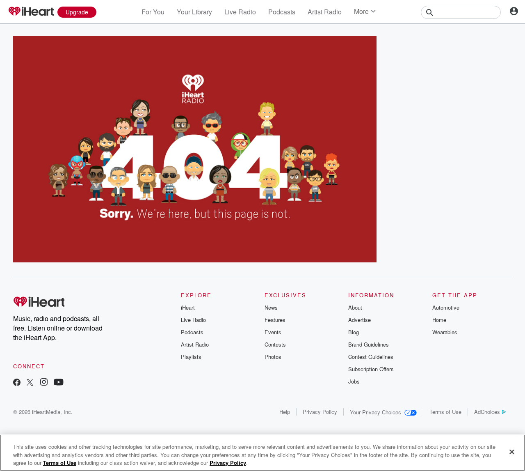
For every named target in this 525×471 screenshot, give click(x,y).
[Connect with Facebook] (17, 383)
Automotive (445, 307)
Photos (273, 357)
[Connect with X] (30, 383)
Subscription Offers (371, 369)
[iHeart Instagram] (44, 383)
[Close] (512, 452)
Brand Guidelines (368, 344)
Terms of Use (445, 412)
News (271, 307)
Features (275, 320)
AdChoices (487, 412)
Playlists (191, 357)
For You (153, 11)
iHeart (188, 307)
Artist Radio (325, 11)
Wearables (444, 332)
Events (273, 332)
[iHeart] (30, 12)
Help (284, 412)
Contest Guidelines (370, 357)
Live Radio (240, 11)
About (355, 307)
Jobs (354, 381)
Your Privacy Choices (375, 412)
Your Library (194, 11)
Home (439, 320)
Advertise (359, 320)
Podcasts (281, 11)
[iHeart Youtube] (59, 383)
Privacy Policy (320, 412)
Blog (353, 332)
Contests (275, 344)
